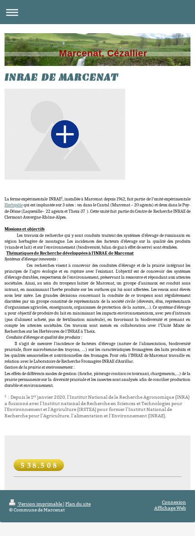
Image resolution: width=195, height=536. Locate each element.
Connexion (174, 502)
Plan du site (78, 504)
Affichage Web (170, 508)
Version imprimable (40, 504)
